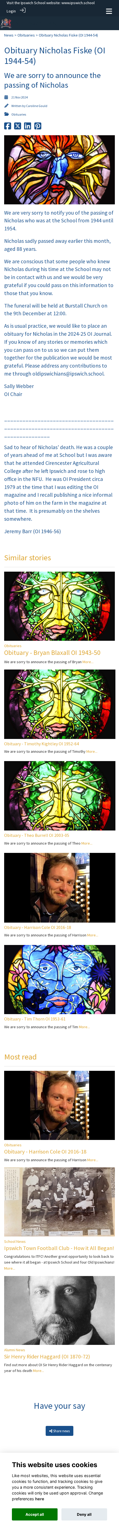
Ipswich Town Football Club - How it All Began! (59, 1247)
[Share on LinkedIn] (27, 127)
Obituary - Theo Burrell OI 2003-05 (36, 835)
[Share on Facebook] (7, 127)
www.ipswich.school (78, 2)
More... (88, 661)
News (9, 35)
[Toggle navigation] (109, 11)
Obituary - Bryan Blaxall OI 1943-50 (52, 652)
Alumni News (14, 1349)
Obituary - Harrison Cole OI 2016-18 (37, 927)
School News (15, 1241)
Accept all (34, 1514)
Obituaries (26, 35)
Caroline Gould (36, 106)
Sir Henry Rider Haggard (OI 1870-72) (47, 1356)
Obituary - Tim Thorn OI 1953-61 (35, 1019)
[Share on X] (17, 127)
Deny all (84, 1514)
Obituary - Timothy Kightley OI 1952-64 (41, 743)
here (39, 1498)
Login (11, 11)
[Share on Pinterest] (37, 127)
